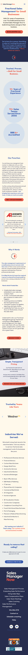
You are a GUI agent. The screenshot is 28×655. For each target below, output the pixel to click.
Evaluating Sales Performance (14, 591)
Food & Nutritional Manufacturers (14, 508)
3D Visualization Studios (11, 500)
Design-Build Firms (10, 466)
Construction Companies (12, 503)
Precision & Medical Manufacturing (15, 514)
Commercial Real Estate (11, 490)
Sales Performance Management (9, 605)
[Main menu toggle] (24, 4)
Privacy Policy (10, 629)
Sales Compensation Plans (14, 596)
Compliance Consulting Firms (13, 505)
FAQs (14, 620)
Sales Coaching (14, 601)
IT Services (7, 484)
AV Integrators (8, 493)
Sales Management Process (14, 589)
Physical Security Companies (13, 487)
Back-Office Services (10, 479)
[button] (3, 224)
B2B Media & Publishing (11, 482)
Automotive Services (10, 469)
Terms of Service (17, 629)
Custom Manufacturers (11, 463)
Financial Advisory (9, 460)
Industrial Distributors (11, 472)
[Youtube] (17, 626)
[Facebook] (11, 626)
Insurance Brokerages (11, 474)
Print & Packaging (9, 511)
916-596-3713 (14, 610)
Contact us (14, 613)
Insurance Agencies (10, 495)
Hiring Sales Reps (14, 594)
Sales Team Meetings (14, 599)
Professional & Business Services (14, 458)
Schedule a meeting (14, 617)
